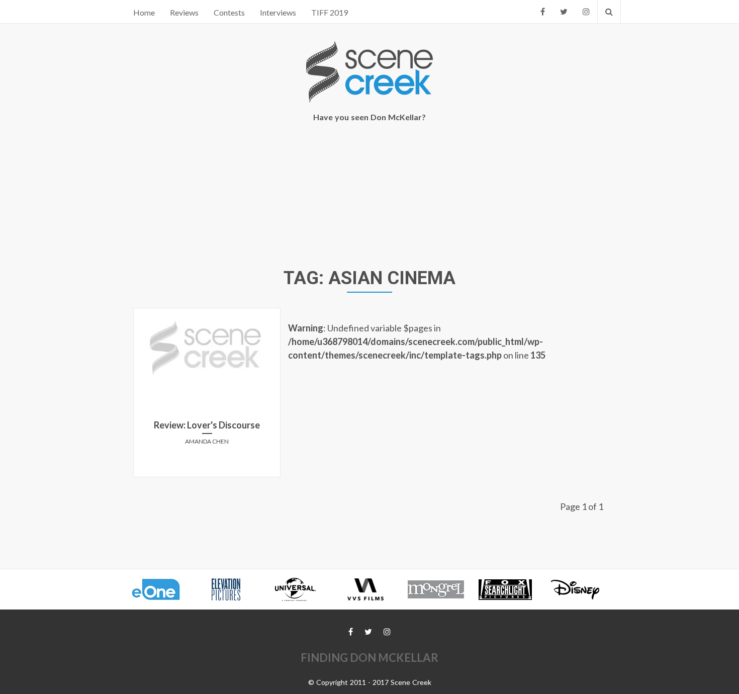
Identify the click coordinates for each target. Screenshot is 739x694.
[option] (161, 589)
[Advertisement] (369, 196)
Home (144, 12)
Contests (229, 12)
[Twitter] (563, 11)
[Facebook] (542, 11)
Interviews (278, 12)
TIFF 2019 (329, 12)
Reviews (184, 12)
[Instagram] (586, 11)
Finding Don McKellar (369, 657)
